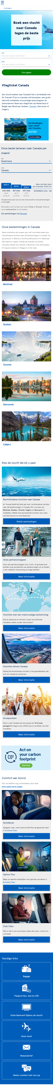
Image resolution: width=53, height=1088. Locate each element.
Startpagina (8, 8)
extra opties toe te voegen (12, 786)
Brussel (23, 213)
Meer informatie (26, 576)
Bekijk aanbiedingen (26, 521)
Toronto (32, 106)
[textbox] (26, 55)
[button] (26, 72)
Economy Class (11, 830)
